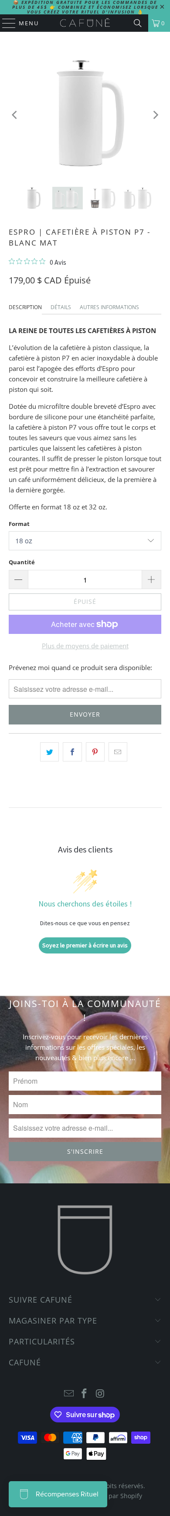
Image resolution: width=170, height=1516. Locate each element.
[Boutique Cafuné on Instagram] (100, 1394)
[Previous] (15, 115)
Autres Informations (109, 307)
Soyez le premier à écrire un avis (85, 945)
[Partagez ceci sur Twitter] (49, 751)
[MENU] (5, 23)
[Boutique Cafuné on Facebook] (84, 1394)
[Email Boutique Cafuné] (68, 1394)
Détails (61, 307)
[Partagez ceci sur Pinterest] (95, 751)
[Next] (155, 115)
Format (19, 524)
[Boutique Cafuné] (85, 23)
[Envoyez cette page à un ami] (118, 751)
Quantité (22, 562)
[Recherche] (137, 23)
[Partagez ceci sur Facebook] (72, 751)
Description (25, 307)
